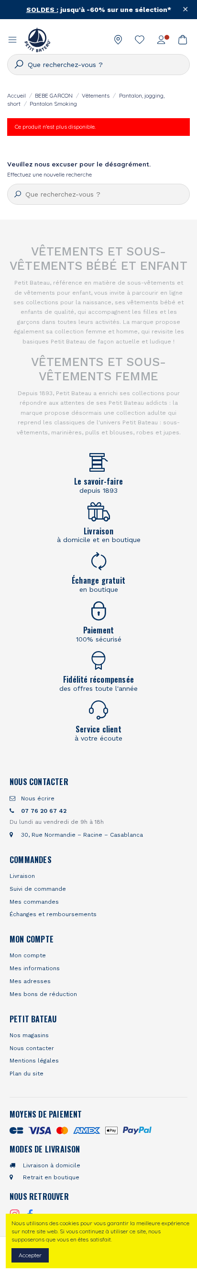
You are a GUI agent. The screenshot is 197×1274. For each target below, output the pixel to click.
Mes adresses (30, 981)
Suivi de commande (38, 889)
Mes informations (35, 968)
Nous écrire (37, 798)
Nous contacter (32, 1048)
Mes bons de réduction (43, 994)
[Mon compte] (161, 39)
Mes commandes (34, 901)
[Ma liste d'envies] (140, 39)
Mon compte (28, 955)
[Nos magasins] (118, 39)
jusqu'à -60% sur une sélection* (98, 9)
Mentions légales (34, 1060)
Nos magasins (29, 1035)
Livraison (22, 876)
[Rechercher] (18, 64)
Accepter (30, 1255)
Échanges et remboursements (53, 914)
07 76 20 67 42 (42, 811)
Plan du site (27, 1073)
